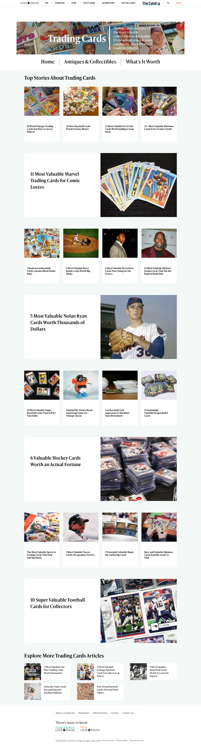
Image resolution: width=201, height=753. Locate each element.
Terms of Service (136, 740)
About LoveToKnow (65, 713)
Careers (115, 713)
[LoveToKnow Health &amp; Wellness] (65, 728)
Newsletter (83, 713)
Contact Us (128, 713)
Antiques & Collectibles (90, 62)
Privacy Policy (122, 740)
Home (47, 62)
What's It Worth (143, 62)
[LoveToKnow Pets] (90, 728)
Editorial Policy (100, 713)
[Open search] (168, 3)
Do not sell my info (106, 740)
